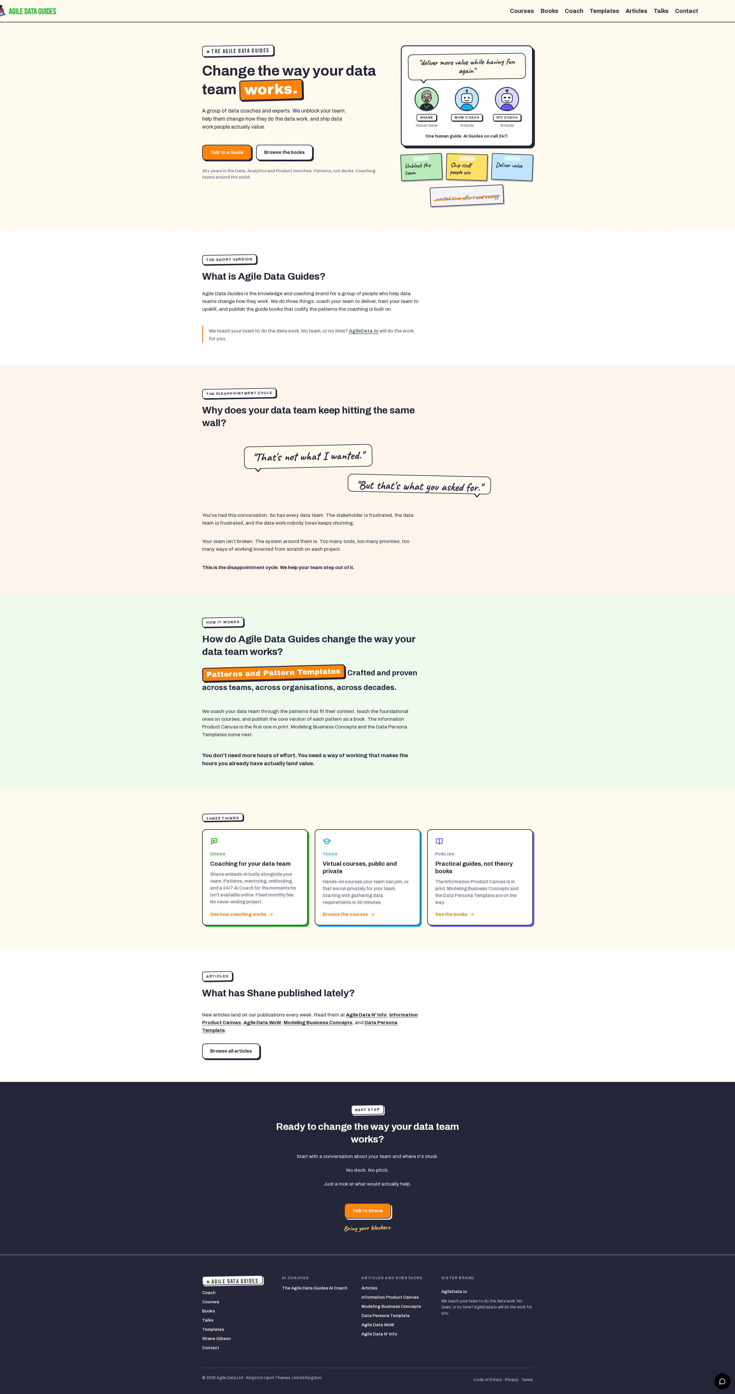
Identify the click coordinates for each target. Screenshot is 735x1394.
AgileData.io (363, 331)
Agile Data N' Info (366, 1015)
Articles (636, 11)
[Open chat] (722, 1381)
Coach (574, 11)
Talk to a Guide (226, 152)
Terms (527, 1380)
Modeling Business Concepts (318, 1022)
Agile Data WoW (262, 1022)
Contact (686, 11)
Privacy (511, 1380)
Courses (522, 11)
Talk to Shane (367, 1210)
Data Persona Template (385, 1315)
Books (549, 11)
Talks (661, 11)
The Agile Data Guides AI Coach (314, 1288)
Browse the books (284, 152)
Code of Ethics (487, 1380)
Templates (604, 11)
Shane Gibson (216, 1338)
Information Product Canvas (390, 1297)
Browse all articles (231, 1051)
